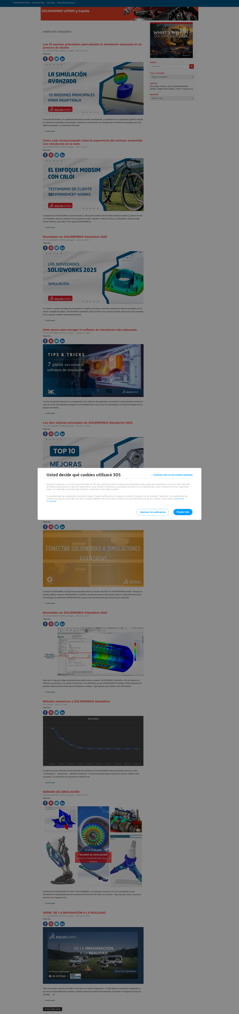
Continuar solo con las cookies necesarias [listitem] (173, 475)
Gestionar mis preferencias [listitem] (153, 512)
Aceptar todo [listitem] (183, 512)
